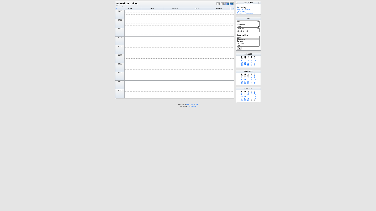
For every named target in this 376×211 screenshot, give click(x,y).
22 (248, 64)
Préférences (241, 11)
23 (251, 64)
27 (242, 66)
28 (245, 66)
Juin (246, 54)
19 (245, 81)
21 (245, 64)
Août (246, 88)
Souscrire (240, 13)
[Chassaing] (248, 39)
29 (248, 66)
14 (245, 62)
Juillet (246, 71)
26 (245, 83)
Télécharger (249, 13)
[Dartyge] (248, 41)
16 (251, 62)
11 (242, 79)
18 (242, 81)
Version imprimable (243, 9)
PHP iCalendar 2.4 (192, 105)
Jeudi (197, 9)
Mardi (152, 9)
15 (248, 62)
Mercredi (175, 9)
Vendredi (219, 9)
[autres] (248, 37)
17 (255, 62)
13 (242, 62)
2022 (250, 54)
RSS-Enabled (192, 106)
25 (242, 83)
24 (255, 64)
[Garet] (248, 45)
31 (248, 100)
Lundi (130, 9)
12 (245, 79)
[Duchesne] (248, 43)
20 (242, 64)
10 (255, 60)
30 (251, 66)
